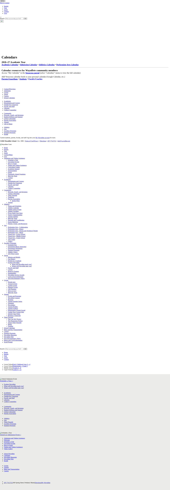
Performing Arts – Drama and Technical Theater (23, 231)
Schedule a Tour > (6, 381)
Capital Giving (12, 285)
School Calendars (9, 98)
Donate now (12, 282)
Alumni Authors (13, 308)
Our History (11, 259)
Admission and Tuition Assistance (14, 158)
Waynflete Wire (9, 337)
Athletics (6, 127)
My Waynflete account (43, 138)
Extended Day (12, 245)
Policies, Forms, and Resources (17, 224)
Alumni (6, 122)
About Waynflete (9, 454)
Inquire (6, 6)
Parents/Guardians (10, 79)
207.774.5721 (52, 141)
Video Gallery (8, 449)
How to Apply (12, 163)
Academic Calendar (10, 65)
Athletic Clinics (13, 252)
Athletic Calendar (13, 208)
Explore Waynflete (13, 262)
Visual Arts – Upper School (16, 238)
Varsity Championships (15, 215)
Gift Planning (12, 289)
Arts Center (11, 239)
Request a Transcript (14, 315)
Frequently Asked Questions (16, 174)
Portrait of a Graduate (14, 261)
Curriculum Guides (14, 167)
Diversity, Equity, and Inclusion (14, 115)
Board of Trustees (13, 271)
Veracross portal (32, 73)
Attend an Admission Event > (10, 435)
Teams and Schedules (14, 206)
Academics (7, 101)
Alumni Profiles (13, 307)
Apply (6, 10)
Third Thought (12, 195)
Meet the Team (12, 176)
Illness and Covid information (13, 340)
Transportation (12, 171)
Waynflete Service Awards (16, 275)
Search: (2, 18)
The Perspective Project (15, 321)
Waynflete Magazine (10, 335)
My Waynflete (45, 483)
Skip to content (4, 3)
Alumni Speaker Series (15, 301)
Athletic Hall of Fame (14, 209)
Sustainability (12, 273)
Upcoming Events (13, 162)
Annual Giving (12, 284)
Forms (10, 172)
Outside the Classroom (11, 105)
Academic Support (13, 169)
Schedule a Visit (13, 160)
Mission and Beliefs (14, 257)
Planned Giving (13, 287)
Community (7, 113)
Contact (6, 11)
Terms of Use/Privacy (31, 141)
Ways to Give (12, 291)
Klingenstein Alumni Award (16, 310)
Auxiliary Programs (10, 131)
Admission (7, 91)
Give (5, 13)
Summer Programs (9, 132)
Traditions (11, 197)
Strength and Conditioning (16, 220)
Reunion (10, 300)
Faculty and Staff (9, 106)
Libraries (6, 108)
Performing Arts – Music (15, 232)
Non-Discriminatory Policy (16, 278)
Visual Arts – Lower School (16, 234)
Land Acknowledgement (15, 277)
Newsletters (11, 305)
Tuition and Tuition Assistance (17, 165)
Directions (43, 141)
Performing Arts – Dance (15, 229)
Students (23, 79)
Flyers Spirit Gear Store (15, 213)
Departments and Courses (12, 103)
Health (6, 134)
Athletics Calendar (47, 65)
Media (10, 324)
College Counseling (10, 110)
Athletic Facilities (13, 211)
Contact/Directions (10, 89)
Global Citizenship (10, 118)
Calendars (7, 455)
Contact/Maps (8, 155)
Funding (10, 326)
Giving (6, 92)
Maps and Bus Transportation (13, 330)
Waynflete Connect (14, 298)
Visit (5, 8)
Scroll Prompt (8, 342)
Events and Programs (14, 296)
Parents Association (10, 120)
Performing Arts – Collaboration (18, 227)
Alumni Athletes (13, 216)
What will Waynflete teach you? (22, 264)
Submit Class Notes (14, 314)
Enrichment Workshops (15, 248)
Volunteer (11, 303)
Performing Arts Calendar (67, 65)
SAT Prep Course (13, 254)
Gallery (10, 241)
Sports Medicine (13, 222)
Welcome (7, 440)
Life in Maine (8, 124)
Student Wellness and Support (13, 117)
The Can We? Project (14, 319)
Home (6, 148)
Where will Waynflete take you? (22, 266)
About (6, 94)
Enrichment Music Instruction (17, 247)
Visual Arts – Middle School (16, 236)
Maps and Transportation (11, 469)
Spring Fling (16, 201)
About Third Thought (14, 322)
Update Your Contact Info (16, 312)
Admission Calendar (28, 65)
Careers (6, 96)
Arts (5, 129)
